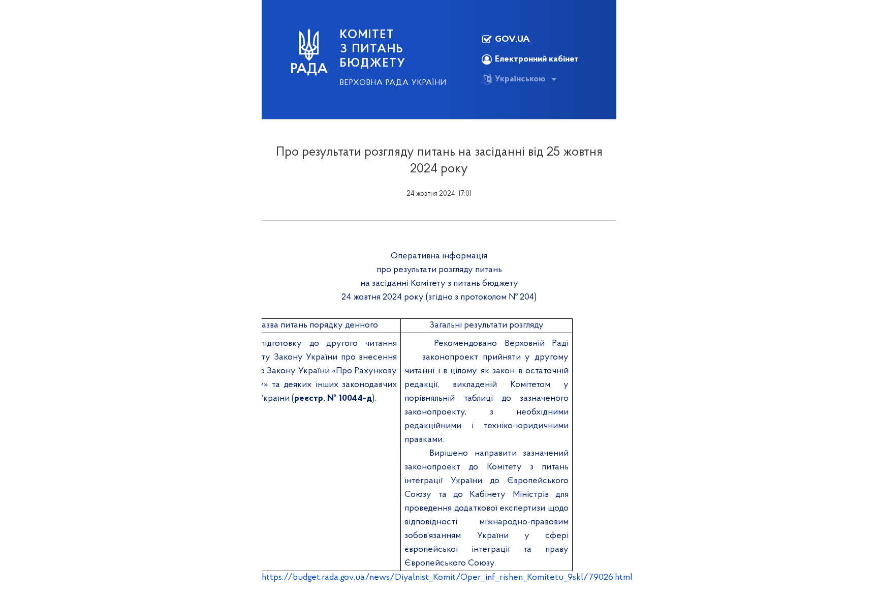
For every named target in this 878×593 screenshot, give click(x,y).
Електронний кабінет (537, 59)
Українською (520, 79)
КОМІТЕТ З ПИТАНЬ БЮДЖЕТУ (373, 49)
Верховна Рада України (393, 83)
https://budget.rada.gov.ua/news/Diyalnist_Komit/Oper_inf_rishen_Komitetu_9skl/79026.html (447, 577)
